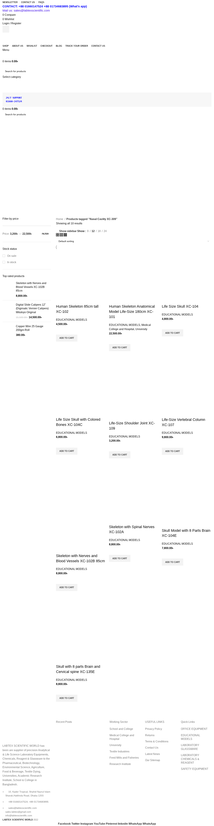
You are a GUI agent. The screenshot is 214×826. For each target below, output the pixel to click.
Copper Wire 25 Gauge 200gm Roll (29, 328)
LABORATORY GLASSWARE (190, 747)
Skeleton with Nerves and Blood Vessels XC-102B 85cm (31, 287)
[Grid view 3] (62, 235)
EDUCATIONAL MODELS (71, 319)
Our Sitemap (152, 760)
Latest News (152, 754)
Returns (149, 735)
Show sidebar (68, 231)
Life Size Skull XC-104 (180, 306)
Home (60, 219)
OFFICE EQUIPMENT (194, 728)
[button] (66, 338)
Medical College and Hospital (122, 737)
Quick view (60, 346)
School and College (121, 728)
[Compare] (60, 300)
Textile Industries (119, 751)
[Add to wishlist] (60, 330)
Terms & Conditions (156, 741)
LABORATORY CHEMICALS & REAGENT (190, 759)
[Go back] (7, 129)
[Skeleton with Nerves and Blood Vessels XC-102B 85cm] (8, 289)
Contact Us (151, 747)
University (141, 329)
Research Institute (120, 764)
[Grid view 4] (65, 235)
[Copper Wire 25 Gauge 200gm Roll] (8, 331)
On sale (11, 255)
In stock (11, 262)
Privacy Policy (153, 728)
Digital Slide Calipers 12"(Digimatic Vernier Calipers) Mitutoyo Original (32, 308)
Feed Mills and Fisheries (124, 757)
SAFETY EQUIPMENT (194, 768)
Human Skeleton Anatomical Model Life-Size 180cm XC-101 (132, 311)
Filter (45, 234)
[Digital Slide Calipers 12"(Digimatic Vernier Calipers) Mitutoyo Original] (8, 311)
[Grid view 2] (58, 235)
